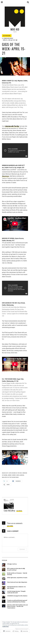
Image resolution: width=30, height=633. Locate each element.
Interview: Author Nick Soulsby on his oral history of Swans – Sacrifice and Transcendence (17, 606)
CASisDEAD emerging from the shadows (17, 595)
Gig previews (6, 35)
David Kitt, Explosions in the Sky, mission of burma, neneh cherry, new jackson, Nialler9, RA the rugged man (14, 475)
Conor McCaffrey (8, 38)
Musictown (5, 176)
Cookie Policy (5, 626)
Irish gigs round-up (12, 564)
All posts (19, 511)
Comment (22, 549)
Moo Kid (14, 29)
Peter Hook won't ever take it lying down (17, 582)
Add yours (10, 526)
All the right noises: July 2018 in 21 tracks (17, 577)
